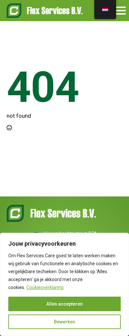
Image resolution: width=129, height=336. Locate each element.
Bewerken (64, 321)
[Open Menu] (120, 10)
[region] (64, 284)
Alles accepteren (64, 304)
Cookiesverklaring (45, 287)
